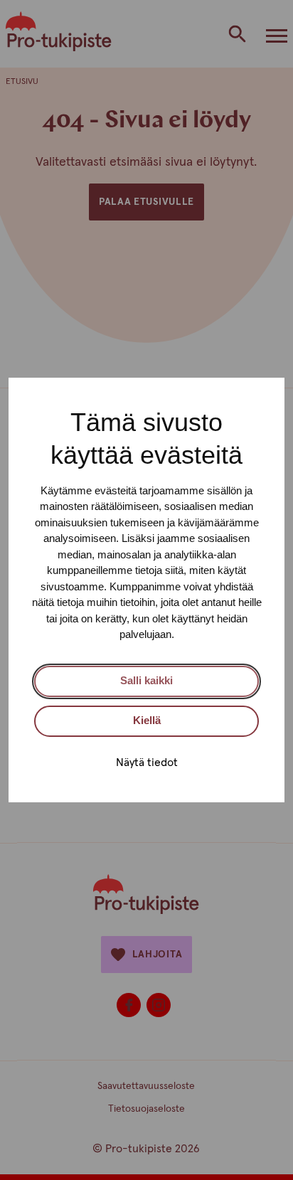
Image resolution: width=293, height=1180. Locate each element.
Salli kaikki (146, 680)
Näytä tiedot (147, 762)
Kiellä (147, 720)
